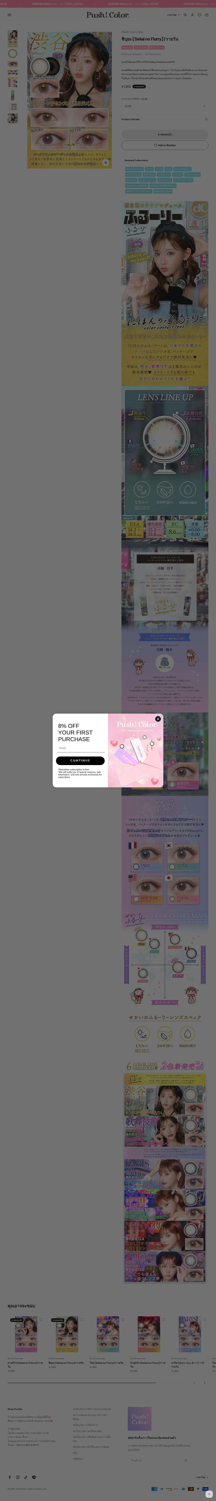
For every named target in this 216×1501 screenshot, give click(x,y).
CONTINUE (80, 761)
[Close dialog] (158, 719)
